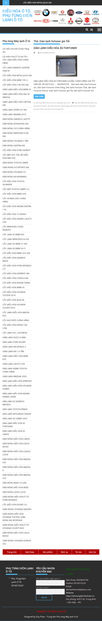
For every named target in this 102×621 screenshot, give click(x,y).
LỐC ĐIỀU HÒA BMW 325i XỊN (16, 253)
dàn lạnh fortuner (40, 106)
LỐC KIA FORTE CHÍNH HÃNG (16, 320)
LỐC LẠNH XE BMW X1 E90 (15, 243)
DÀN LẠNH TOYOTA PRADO (15, 409)
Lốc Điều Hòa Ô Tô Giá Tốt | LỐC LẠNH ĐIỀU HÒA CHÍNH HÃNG (16, 59)
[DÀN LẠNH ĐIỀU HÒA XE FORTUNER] (66, 66)
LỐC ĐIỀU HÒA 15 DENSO (14, 214)
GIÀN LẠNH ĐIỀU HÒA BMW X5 (17, 89)
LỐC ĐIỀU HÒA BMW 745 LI (15, 80)
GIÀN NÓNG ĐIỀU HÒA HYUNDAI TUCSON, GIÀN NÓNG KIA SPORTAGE (14, 517)
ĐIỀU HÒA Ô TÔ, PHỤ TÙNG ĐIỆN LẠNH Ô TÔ (17, 15)
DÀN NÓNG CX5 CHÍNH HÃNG (16, 128)
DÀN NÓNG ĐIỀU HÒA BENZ (16, 487)
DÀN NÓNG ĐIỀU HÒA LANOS (16, 438)
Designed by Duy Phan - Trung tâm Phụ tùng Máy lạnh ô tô (51, 616)
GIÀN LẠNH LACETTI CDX (14, 363)
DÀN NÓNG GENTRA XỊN (14, 145)
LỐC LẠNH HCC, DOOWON (15, 332)
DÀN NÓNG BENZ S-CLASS (15, 482)
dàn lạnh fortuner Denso (79, 106)
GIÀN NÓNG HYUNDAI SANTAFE (17, 509)
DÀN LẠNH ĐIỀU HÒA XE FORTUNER (55, 48)
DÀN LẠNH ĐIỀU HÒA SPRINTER (17, 381)
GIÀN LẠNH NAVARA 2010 (14, 114)
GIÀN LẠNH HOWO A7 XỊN (15, 109)
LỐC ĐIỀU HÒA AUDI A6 (13, 300)
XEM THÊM (39, 96)
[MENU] (99, 30)
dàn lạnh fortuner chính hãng (58, 106)
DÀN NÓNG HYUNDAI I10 (14, 172)
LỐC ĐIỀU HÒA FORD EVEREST (16, 150)
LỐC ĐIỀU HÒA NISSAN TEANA (16, 282)
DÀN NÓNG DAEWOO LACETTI (16, 119)
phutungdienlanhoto (47, 52)
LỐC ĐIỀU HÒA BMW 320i (14, 193)
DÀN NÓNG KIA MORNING (15, 176)
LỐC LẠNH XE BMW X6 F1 (14, 248)
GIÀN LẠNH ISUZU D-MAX (14, 337)
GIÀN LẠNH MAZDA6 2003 (15, 376)
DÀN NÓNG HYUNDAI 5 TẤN (15, 140)
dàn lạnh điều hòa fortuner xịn (86, 103)
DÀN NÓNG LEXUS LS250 (14, 492)
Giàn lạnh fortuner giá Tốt (53, 109)
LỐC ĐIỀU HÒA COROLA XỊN (15, 278)
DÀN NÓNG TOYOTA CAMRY (15, 162)
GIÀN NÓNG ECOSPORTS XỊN (16, 167)
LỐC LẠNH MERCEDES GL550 (16, 239)
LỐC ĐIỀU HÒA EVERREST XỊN (16, 273)
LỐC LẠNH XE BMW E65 (13, 234)
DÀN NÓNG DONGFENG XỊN (15, 123)
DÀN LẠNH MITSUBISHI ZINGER (17, 413)
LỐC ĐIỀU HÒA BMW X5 (14, 287)
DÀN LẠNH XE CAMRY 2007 (15, 418)
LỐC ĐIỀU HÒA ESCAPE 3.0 (15, 504)
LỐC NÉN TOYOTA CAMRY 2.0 (16, 189)
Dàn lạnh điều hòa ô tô (44, 103)
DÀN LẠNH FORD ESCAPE (14, 342)
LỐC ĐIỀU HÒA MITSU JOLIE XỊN (26, 2)
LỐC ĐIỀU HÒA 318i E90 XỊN (16, 84)
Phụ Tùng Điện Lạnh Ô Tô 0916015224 (18, 582)
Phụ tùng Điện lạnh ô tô (61, 103)
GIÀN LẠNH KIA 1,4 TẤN (13, 351)
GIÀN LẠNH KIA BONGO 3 (14, 346)
